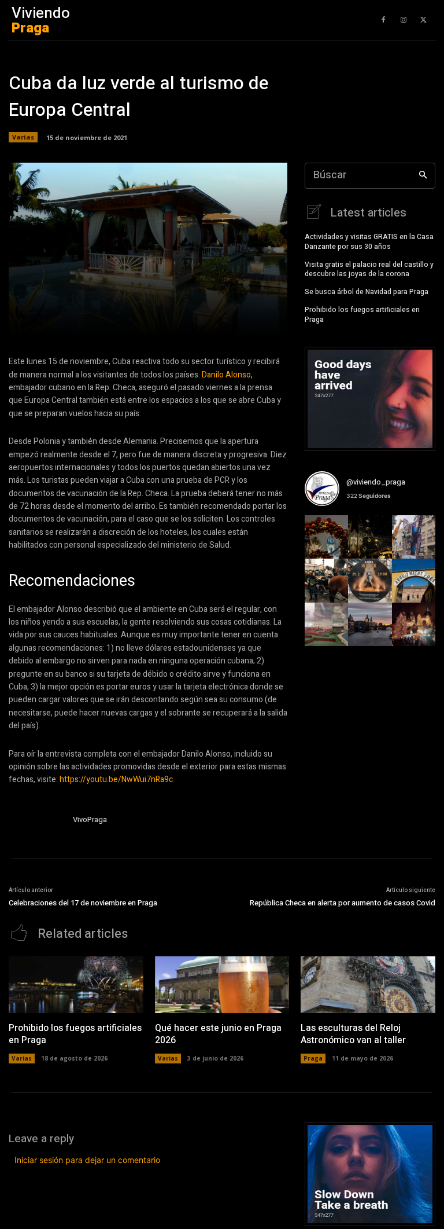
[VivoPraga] (36, 821)
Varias (23, 137)
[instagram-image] (326, 537)
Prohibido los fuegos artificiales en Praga (362, 315)
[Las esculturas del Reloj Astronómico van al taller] (368, 984)
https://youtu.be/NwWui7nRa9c (116, 779)
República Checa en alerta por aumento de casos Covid (342, 902)
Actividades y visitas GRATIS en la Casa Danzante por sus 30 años (369, 242)
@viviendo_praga (375, 481)
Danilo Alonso (226, 375)
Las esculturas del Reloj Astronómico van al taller (353, 1034)
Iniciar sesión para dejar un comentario (87, 1160)
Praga (313, 1058)
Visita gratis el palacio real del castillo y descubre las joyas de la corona (369, 269)
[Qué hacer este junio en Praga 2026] (222, 984)
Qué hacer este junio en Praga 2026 (218, 1034)
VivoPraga (90, 819)
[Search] (422, 176)
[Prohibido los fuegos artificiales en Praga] (76, 984)
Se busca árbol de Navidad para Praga (366, 292)
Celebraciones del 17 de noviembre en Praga (83, 902)
